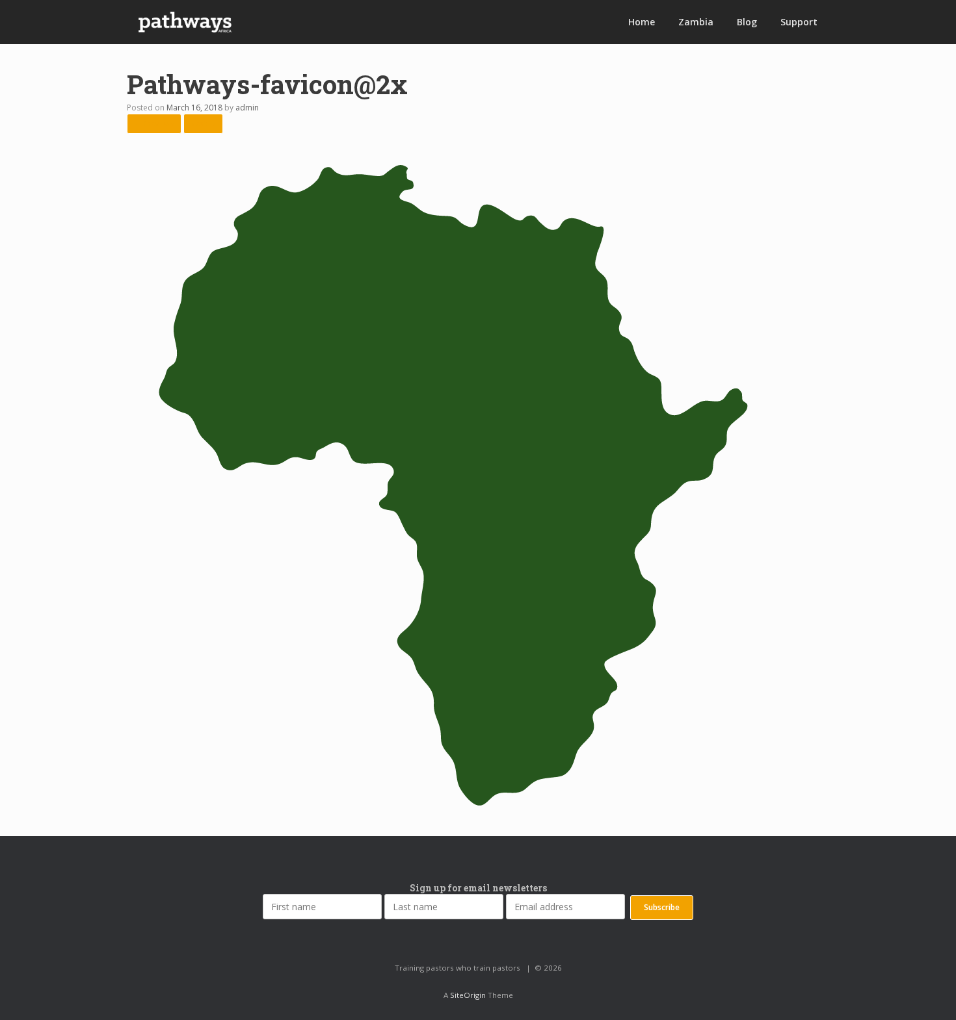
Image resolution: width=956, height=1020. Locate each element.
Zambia (695, 22)
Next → (203, 123)
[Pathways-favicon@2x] (452, 805)
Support (798, 22)
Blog (747, 22)
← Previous (154, 123)
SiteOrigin (468, 995)
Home (641, 22)
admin (247, 107)
